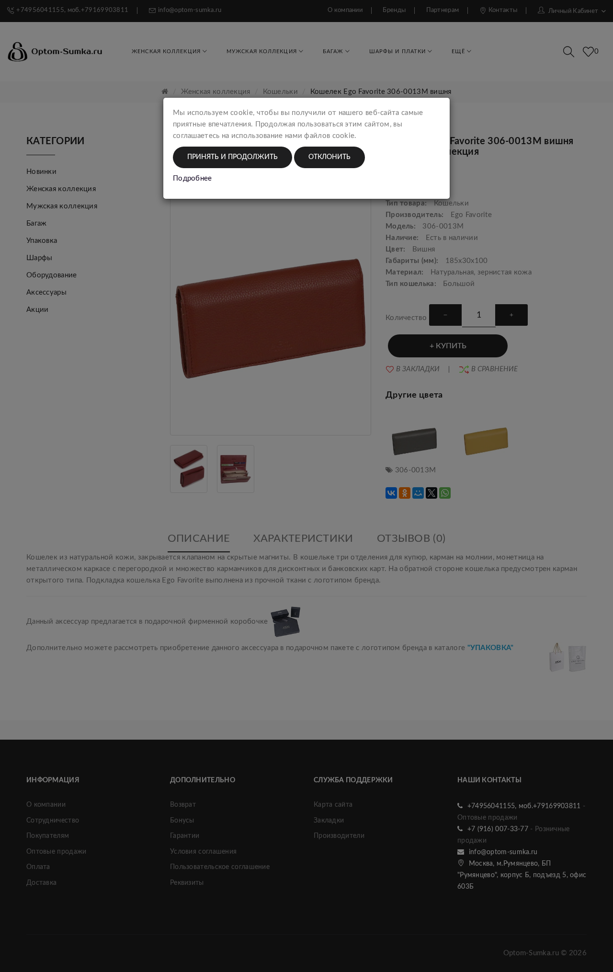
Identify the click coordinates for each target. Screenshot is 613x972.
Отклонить (329, 157)
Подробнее (192, 178)
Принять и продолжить (232, 157)
